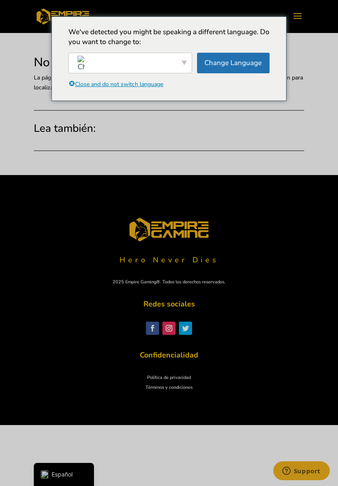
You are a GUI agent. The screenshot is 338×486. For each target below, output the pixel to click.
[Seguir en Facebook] (152, 328)
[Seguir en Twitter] (185, 328)
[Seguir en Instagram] (169, 328)
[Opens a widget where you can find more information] (301, 471)
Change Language (233, 63)
